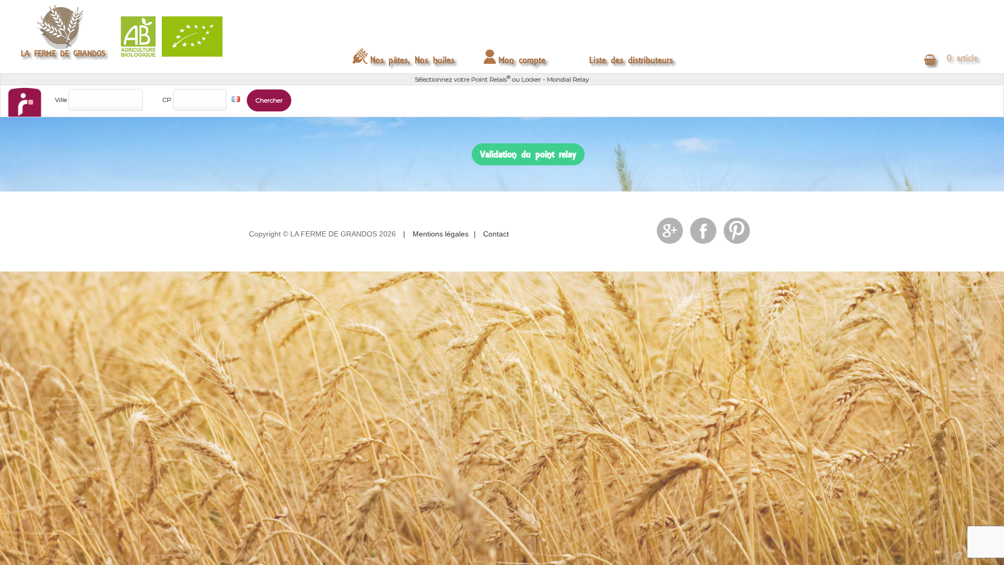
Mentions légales (441, 234)
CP (167, 100)
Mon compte (521, 59)
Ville (61, 100)
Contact (496, 234)
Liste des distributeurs (631, 59)
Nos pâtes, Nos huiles (412, 59)
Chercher (269, 100)
